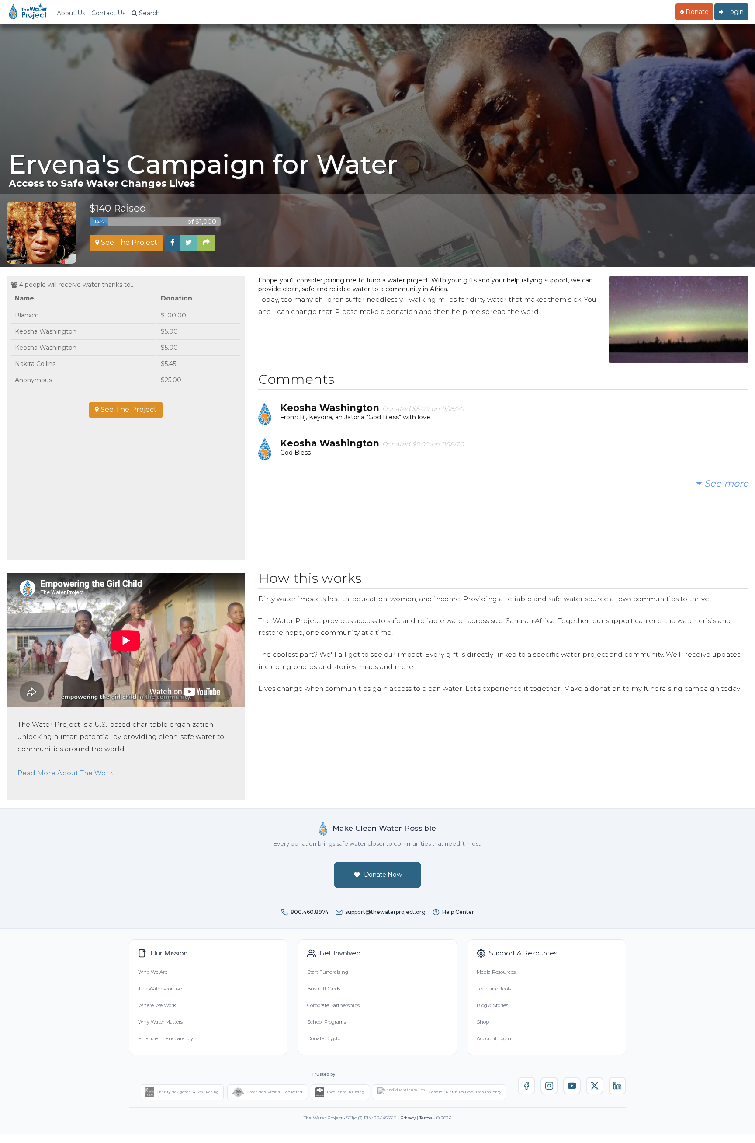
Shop (483, 1022)
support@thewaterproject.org (385, 912)
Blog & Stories (492, 1005)
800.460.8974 (310, 912)
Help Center (458, 912)
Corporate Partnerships (333, 1005)
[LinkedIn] (617, 1085)
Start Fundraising (327, 972)
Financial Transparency (165, 1038)
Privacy (408, 1118)
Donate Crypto (323, 1038)
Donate (696, 12)
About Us (71, 13)
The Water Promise (160, 989)
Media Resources (496, 972)
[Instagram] (549, 1085)
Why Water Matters (160, 1022)
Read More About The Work (65, 773)
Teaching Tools (494, 989)
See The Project (128, 242)
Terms (425, 1118)
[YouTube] (572, 1085)
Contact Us (108, 13)
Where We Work (157, 1005)
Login (734, 12)
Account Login (494, 1038)
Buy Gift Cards (323, 989)
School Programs (326, 1022)
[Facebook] (526, 1085)
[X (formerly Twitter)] (594, 1085)
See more (725, 483)
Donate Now (383, 874)
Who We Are (152, 972)
